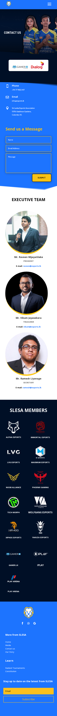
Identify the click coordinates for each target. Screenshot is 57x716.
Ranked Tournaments (15, 668)
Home (8, 642)
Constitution (10, 671)
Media (8, 645)
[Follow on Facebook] (22, 623)
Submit (42, 178)
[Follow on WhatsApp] (28, 623)
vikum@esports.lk (32, 326)
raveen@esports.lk (32, 266)
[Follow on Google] (34, 623)
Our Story (9, 652)
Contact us (10, 648)
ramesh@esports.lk (32, 387)
